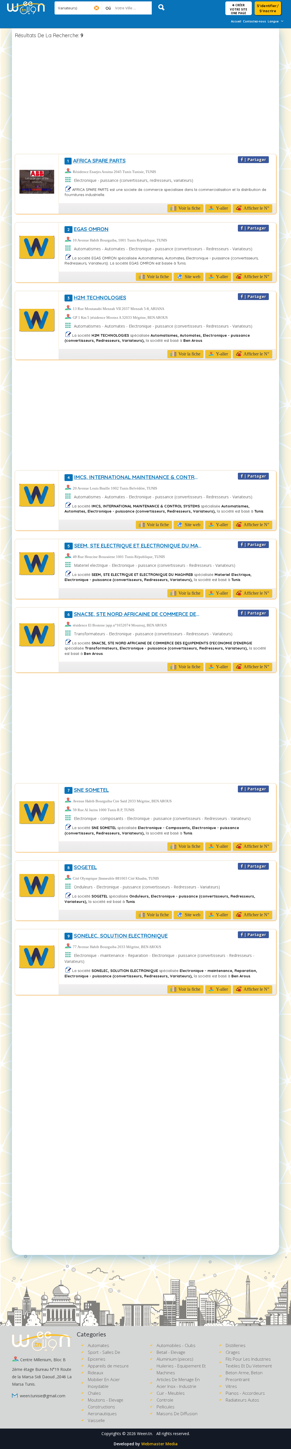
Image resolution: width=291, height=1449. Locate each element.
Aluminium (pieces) (175, 1359)
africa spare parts (96, 160)
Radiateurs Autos (242, 1400)
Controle (165, 1400)
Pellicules (165, 1407)
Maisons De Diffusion (177, 1413)
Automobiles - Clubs (176, 1345)
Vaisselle (96, 1420)
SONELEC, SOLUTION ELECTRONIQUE (117, 935)
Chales (94, 1393)
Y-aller (221, 208)
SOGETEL (82, 867)
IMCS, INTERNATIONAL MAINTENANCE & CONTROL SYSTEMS (134, 477)
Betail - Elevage (171, 1352)
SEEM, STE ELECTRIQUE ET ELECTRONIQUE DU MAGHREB (134, 545)
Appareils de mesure (108, 1366)
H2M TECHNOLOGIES (96, 297)
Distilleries (236, 1345)
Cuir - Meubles (171, 1393)
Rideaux (95, 1372)
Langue (273, 21)
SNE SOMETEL (88, 789)
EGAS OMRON (88, 229)
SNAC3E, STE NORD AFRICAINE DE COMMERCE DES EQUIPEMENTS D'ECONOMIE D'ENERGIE (134, 614)
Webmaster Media (159, 1443)
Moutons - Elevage (105, 1400)
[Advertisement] (145, 97)
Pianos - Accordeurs (245, 1393)
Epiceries (96, 1359)
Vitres (231, 1386)
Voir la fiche (188, 208)
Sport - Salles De (104, 1352)
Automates (98, 1345)
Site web (192, 276)
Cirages (233, 1352)
